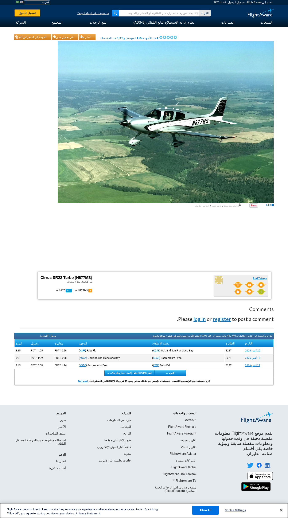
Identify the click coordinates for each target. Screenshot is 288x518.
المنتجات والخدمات (184, 413)
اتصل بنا (61, 461)
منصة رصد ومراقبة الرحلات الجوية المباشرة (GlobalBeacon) (175, 489)
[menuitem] (266, 22)
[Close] (281, 510)
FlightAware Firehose (182, 426)
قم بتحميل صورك (63, 37)
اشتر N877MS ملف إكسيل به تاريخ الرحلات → (129, 373)
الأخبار (62, 426)
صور (63, 420)
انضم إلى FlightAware (260, 2)
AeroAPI (190, 420)
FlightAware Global (183, 467)
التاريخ (127, 433)
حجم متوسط (230, 205)
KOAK (156, 350)
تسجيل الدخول (236, 2)
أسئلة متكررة (57, 468)
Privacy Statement (88, 513)
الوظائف (126, 426)
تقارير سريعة (188, 440)
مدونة (127, 453)
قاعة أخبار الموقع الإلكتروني (114, 447)
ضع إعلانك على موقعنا (117, 440)
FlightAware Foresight (181, 433)
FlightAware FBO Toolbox (179, 474)
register (222, 319)
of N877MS (83, 290)
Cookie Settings (235, 510)
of (63, 290)
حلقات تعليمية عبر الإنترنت (115, 460)
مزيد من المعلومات (119, 420)
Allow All (205, 510)
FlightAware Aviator (183, 453)
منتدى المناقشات (55, 433)
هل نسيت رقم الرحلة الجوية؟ (93, 13)
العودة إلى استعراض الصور (31, 37)
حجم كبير (217, 205)
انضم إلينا (83, 380)
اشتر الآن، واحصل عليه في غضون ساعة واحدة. (176, 335)
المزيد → (170, 373)
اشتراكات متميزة (186, 460)
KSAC (156, 358)
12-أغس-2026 (252, 365)
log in (200, 319)
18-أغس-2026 (252, 358)
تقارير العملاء (188, 447)
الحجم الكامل (202, 205)
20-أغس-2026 (252, 350)
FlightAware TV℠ (184, 480)
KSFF (82, 350)
